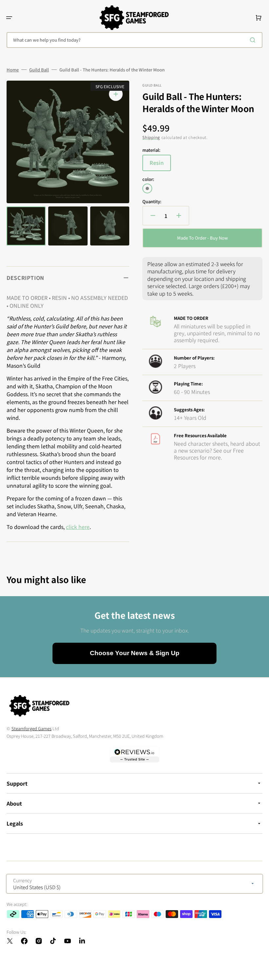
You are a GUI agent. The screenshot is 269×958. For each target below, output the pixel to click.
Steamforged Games (31, 728)
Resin (160, 165)
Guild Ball (39, 70)
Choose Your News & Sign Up (134, 653)
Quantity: (151, 202)
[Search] (253, 40)
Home (13, 70)
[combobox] (134, 40)
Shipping (151, 137)
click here (78, 527)
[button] (9, 17)
